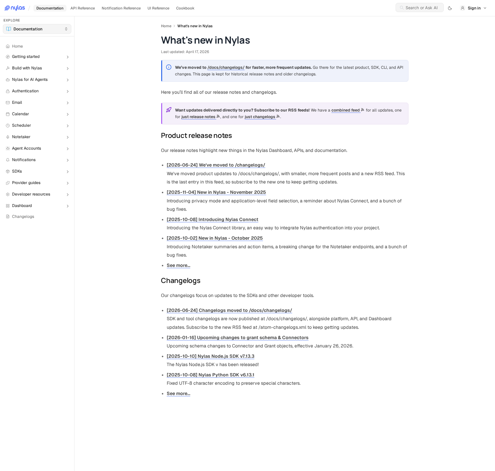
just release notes (198, 116)
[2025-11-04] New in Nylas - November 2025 (216, 192)
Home (166, 26)
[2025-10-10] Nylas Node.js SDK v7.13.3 (210, 356)
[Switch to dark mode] (450, 8)
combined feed (346, 110)
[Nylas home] (15, 8)
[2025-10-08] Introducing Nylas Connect (212, 219)
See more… (178, 265)
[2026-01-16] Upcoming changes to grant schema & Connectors (238, 338)
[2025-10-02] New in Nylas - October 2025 (215, 238)
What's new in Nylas (195, 26)
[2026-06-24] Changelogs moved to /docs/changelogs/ (229, 310)
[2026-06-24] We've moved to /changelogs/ (216, 165)
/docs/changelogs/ (226, 67)
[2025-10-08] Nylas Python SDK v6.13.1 (210, 375)
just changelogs (260, 116)
